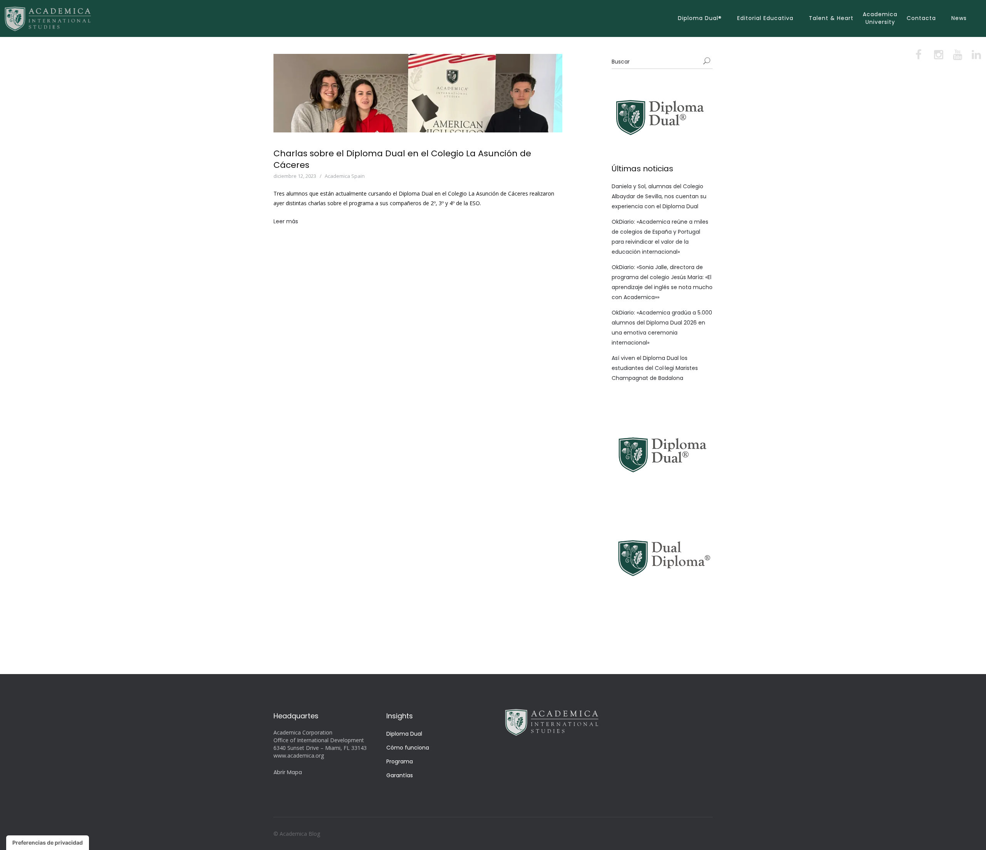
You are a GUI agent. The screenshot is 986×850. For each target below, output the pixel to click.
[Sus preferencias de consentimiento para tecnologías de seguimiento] (47, 842)
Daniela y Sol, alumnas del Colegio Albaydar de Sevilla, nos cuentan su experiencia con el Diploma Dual (659, 196)
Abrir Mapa (287, 772)
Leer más (285, 221)
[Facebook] (919, 56)
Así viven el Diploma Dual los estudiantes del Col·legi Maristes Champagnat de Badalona (655, 368)
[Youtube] (957, 56)
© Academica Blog (296, 833)
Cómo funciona (407, 747)
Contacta (921, 18)
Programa (399, 761)
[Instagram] (938, 56)
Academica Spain (345, 175)
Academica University (880, 18)
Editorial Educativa (765, 18)
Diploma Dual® (700, 18)
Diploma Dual (404, 734)
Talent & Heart (831, 18)
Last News (385, 175)
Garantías (399, 775)
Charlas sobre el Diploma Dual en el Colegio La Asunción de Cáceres (402, 159)
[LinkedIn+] (975, 56)
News (959, 18)
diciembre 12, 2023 (294, 175)
